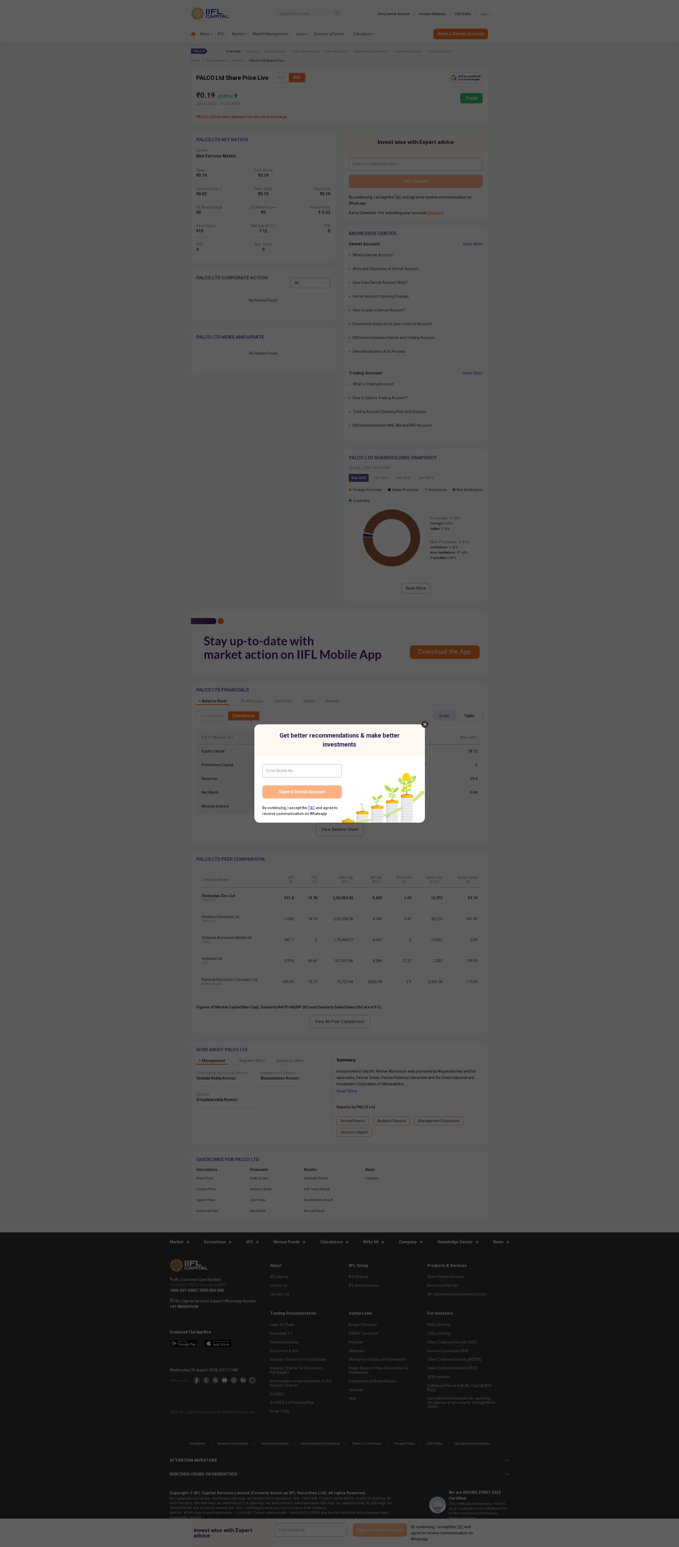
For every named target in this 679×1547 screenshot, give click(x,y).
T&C (311, 808)
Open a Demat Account (302, 791)
